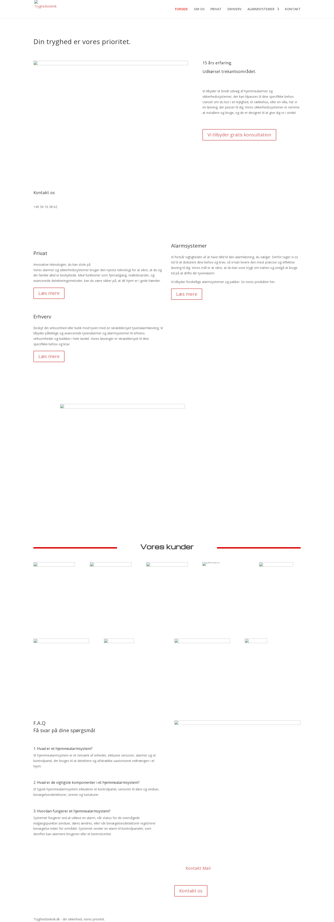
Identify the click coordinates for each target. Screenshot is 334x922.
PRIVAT (216, 9)
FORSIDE (181, 9)
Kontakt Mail (198, 868)
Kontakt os (190, 891)
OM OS (199, 9)
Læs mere (49, 293)
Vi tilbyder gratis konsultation (239, 135)
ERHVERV (234, 9)
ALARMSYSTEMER (260, 9)
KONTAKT (293, 9)
